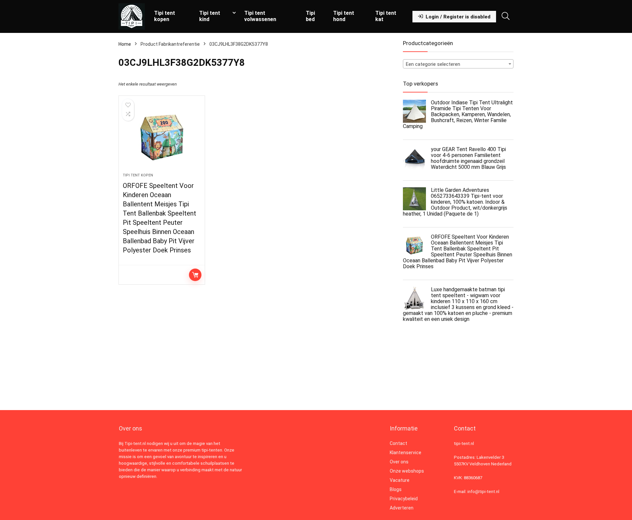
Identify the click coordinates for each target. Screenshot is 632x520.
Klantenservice (405, 452)
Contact (398, 443)
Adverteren (401, 507)
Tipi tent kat (385, 16)
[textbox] (458, 64)
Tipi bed (310, 16)
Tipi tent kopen (164, 16)
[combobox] (458, 63)
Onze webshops (407, 471)
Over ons (399, 461)
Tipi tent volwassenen (260, 16)
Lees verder (195, 275)
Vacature (399, 480)
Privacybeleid (404, 498)
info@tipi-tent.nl (483, 491)
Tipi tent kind (209, 16)
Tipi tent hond (343, 16)
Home (124, 44)
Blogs (396, 489)
